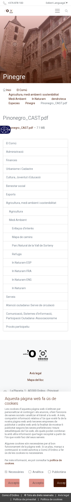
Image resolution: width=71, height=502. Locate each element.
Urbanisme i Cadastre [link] (19, 168)
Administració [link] (14, 151)
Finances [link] (11, 160)
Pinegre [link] (30, 103)
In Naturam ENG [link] (22, 279)
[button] (57, 11)
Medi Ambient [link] (17, 98)
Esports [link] (11, 194)
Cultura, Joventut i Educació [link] (23, 177)
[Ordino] (8, 11)
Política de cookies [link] (51, 499)
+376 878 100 (15, 2)
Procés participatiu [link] (17, 326)
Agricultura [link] (16, 211)
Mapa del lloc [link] (35, 380)
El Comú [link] (22, 90)
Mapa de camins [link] (22, 237)
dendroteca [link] (58, 98)
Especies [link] (14, 103)
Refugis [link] (17, 254)
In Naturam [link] (39, 98)
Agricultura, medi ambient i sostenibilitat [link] (34, 94)
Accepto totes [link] (61, 483)
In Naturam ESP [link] (22, 262)
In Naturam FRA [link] (22, 271)
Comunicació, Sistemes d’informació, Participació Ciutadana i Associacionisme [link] (31, 316)
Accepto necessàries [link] (38, 483)
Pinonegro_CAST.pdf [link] (20, 127)
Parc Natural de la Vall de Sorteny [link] (32, 245)
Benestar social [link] (15, 186)
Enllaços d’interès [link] (23, 228)
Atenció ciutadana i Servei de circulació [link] (30, 305)
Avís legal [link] (35, 373)
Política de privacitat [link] (24, 499)
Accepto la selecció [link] (14, 483)
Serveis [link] (10, 296)
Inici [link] (8, 90)
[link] (4, 132)
